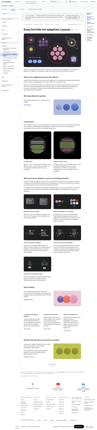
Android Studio (84, 1)
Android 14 (61, 406)
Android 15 (61, 404)
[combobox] (57, 1)
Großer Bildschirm (50, 399)
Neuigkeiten (23, 410)
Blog (22, 412)
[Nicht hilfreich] (80, 24)
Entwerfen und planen (31, 1)
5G (34, 411)
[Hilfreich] (78, 24)
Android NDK (74, 412)
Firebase (52, 420)
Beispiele (22, 9)
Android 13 (61, 408)
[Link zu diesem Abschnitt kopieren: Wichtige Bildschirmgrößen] (47, 96)
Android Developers (28, 24)
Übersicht (4, 9)
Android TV (48, 408)
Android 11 (61, 413)
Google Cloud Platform (62, 420)
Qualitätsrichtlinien (28, 299)
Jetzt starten (27, 329)
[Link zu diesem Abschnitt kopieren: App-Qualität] (35, 287)
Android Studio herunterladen (75, 409)
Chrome (45, 420)
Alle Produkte (73, 420)
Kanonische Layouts (29, 357)
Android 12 (61, 411)
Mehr (43, 1)
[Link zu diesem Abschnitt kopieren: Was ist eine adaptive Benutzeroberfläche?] (59, 77)
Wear (11, 5)
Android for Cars (50, 406)
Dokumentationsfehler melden (89, 402)
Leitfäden (13, 9)
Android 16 (61, 402)
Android (22, 399)
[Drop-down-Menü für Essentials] (22, 1)
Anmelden (92, 1)
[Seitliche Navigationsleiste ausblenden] (17, 427)
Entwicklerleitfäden (76, 404)
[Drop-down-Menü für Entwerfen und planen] (38, 1)
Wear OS (48, 402)
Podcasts (23, 414)
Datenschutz (36, 408)
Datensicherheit (24, 405)
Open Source (24, 407)
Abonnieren (79, 426)
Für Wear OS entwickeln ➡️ (34, 9)
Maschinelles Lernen (38, 402)
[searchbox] (9, 14)
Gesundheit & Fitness (38, 404)
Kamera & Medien (38, 406)
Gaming (35, 399)
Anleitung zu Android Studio (76, 402)
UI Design (5, 5)
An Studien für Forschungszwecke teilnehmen (88, 409)
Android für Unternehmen (24, 402)
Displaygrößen (27, 105)
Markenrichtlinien (36, 426)
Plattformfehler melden (89, 399)
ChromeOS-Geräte (50, 404)
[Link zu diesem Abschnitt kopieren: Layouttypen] (35, 122)
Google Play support (88, 405)
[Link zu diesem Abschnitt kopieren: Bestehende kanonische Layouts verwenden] (60, 340)
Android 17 (61, 399)
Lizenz (29, 426)
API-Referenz (75, 406)
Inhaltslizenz (62, 372)
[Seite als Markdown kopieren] (76, 30)
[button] (8, 22)
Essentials (17, 1)
